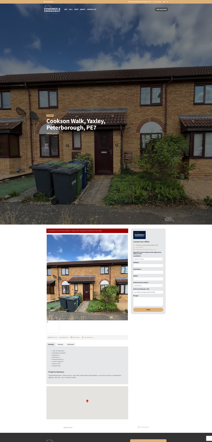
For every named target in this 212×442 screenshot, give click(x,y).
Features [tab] (60, 344)
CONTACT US (91, 9)
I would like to (137, 256)
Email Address (137, 269)
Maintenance (49, 1)
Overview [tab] (51, 344)
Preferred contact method (140, 282)
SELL (71, 9)
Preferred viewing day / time (141, 289)
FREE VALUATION (161, 9)
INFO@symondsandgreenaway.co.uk (140, 1)
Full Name (136, 262)
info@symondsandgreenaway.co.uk (146, 249)
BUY (65, 9)
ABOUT (82, 9)
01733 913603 (157, 1)
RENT (76, 9)
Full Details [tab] (70, 344)
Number (135, 276)
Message (136, 295)
